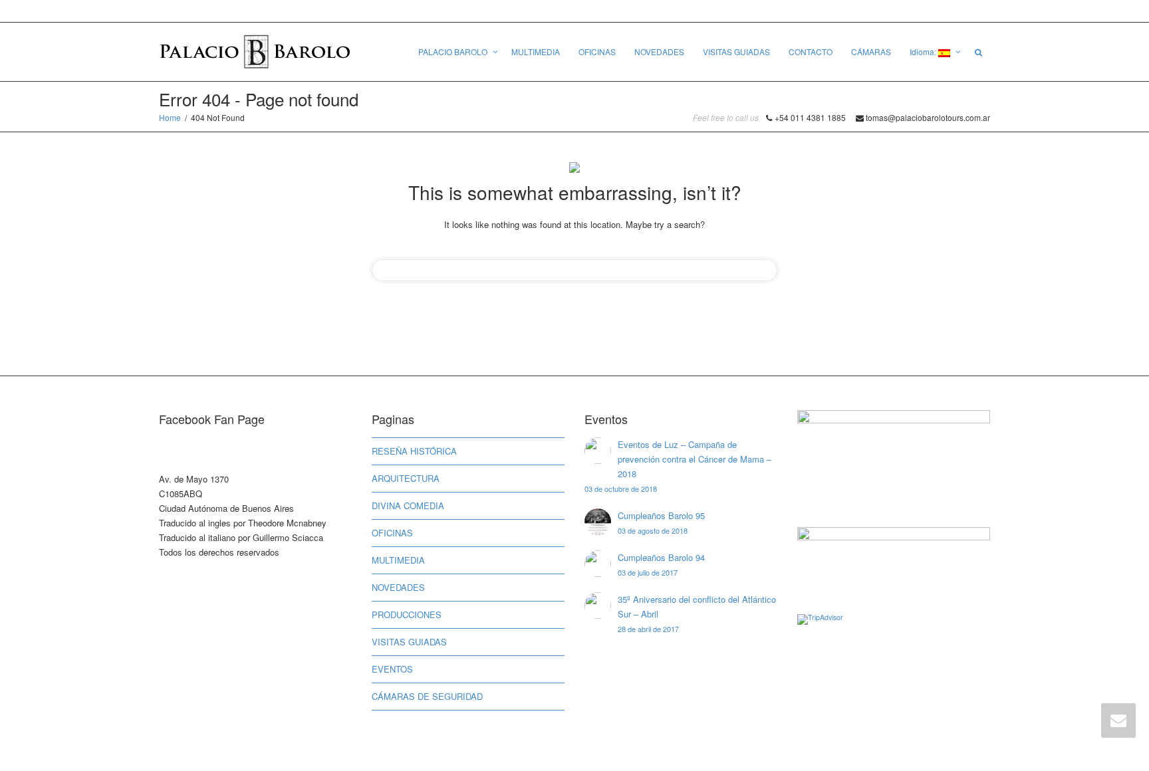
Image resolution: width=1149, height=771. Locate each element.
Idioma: (924, 51)
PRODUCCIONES (407, 614)
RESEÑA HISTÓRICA (414, 451)
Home (170, 117)
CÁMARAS (871, 51)
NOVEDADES (659, 51)
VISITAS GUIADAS (736, 51)
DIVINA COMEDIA (408, 505)
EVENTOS (392, 669)
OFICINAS (597, 51)
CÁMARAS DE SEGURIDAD (427, 696)
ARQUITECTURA (406, 478)
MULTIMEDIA (535, 51)
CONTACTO (810, 51)
